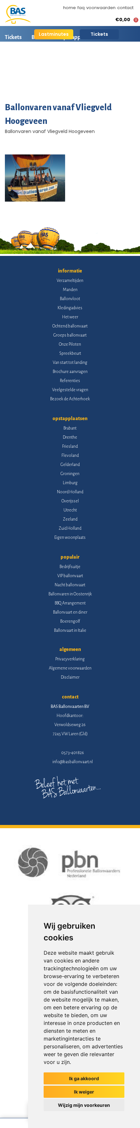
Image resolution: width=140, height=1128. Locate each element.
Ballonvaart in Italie (70, 630)
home (69, 8)
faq (81, 8)
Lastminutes (54, 34)
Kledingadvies (70, 308)
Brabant (70, 428)
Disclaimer (70, 677)
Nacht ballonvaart (70, 585)
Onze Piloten (70, 344)
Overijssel (70, 501)
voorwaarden (101, 8)
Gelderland (70, 464)
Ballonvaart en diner (70, 612)
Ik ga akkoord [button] (84, 1078)
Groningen (70, 473)
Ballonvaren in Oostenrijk (70, 594)
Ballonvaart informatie (32, 60)
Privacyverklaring (70, 659)
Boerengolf (70, 621)
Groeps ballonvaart (70, 335)
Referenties (70, 380)
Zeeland (70, 519)
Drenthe (70, 437)
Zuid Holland (70, 528)
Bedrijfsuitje (70, 566)
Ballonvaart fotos (26, 83)
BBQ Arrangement (70, 603)
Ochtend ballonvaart (70, 326)
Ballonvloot (70, 299)
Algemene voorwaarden (70, 668)
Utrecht (70, 510)
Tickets (99, 34)
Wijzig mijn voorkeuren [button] (84, 1105)
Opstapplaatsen (79, 37)
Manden (70, 289)
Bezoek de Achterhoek (70, 399)
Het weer (70, 317)
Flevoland (70, 455)
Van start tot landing (70, 362)
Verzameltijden (70, 280)
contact (125, 8)
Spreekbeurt (70, 353)
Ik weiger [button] (84, 1092)
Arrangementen (88, 60)
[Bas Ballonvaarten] (18, 22)
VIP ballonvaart (70, 576)
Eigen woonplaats (70, 537)
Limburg (70, 483)
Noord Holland (70, 492)
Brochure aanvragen (70, 371)
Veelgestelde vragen (70, 390)
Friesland (70, 446)
